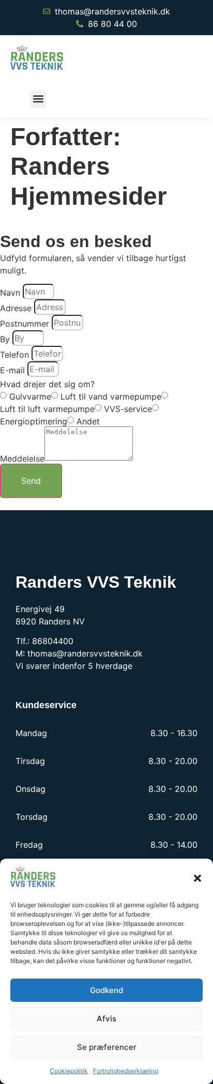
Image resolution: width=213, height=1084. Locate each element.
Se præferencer (106, 1047)
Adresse (16, 308)
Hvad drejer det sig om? (47, 384)
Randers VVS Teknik (96, 582)
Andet (88, 421)
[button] (197, 878)
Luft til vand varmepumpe (110, 396)
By (5, 339)
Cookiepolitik (69, 1071)
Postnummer (24, 323)
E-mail (12, 370)
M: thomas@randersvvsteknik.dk (79, 653)
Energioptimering (33, 421)
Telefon (14, 354)
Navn (10, 292)
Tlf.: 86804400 (44, 641)
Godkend (106, 990)
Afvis (106, 1019)
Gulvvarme (30, 396)
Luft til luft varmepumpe (47, 409)
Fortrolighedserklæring (125, 1071)
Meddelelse (22, 458)
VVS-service (128, 409)
